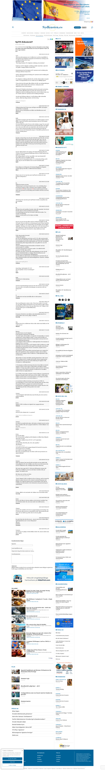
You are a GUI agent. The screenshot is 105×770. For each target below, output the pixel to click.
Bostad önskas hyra (18, 724)
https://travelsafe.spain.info (22, 475)
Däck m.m (15, 735)
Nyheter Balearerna (68, 768)
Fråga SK (56, 33)
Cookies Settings (12, 765)
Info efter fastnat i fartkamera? (22, 716)
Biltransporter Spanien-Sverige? (22, 732)
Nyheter (24, 33)
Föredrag (39, 759)
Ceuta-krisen (30, 33)
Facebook (58, 757)
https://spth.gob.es (20, 446)
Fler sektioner (79, 35)
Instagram (58, 755)
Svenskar (42, 33)
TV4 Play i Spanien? (18, 730)
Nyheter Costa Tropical (45, 768)
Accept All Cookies (12, 758)
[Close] (22, 750)
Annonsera (39, 761)
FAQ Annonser (26, 35)
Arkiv (75, 33)
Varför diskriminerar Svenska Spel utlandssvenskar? (28, 719)
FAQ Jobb (66, 35)
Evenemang (62, 33)
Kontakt (39, 757)
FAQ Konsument (72, 35)
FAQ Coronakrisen (39, 35)
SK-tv (52, 33)
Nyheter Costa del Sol (33, 768)
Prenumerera (77, 27)
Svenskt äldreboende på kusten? (22, 714)
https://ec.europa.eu (21, 101)
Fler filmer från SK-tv (60, 54)
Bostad (48, 33)
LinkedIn (58, 759)
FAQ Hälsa (61, 35)
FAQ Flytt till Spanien (48, 35)
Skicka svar (14, 566)
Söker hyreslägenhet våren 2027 (22, 727)
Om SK (82, 33)
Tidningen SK (61, 109)
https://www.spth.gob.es (22, 261)
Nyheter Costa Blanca (56, 768)
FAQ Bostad (32, 35)
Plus (79, 33)
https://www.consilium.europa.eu (24, 415)
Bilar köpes (15, 711)
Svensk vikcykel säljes (19, 722)
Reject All (12, 762)
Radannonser (69, 33)
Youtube (58, 761)
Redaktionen (40, 755)
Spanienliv (36, 33)
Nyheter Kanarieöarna (79, 768)
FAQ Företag (55, 35)
